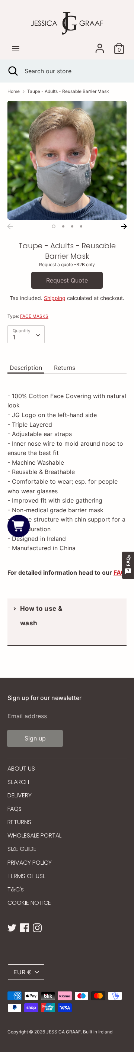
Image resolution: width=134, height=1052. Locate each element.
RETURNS (19, 822)
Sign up (35, 738)
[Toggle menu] (15, 48)
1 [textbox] (14, 337)
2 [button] (63, 226)
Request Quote (67, 280)
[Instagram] (37, 927)
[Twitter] (11, 927)
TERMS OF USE (26, 876)
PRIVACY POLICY (29, 862)
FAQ (119, 572)
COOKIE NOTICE (29, 902)
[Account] (99, 45)
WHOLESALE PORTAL (34, 835)
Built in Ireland (97, 1032)
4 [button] (81, 226)
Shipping (55, 298)
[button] (18, 526)
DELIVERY (19, 795)
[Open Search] (12, 71)
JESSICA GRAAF (63, 1032)
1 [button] (53, 226)
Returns (64, 367)
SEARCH (18, 782)
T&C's (15, 889)
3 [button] (72, 226)
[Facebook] (24, 927)
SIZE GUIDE (21, 849)
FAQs (14, 808)
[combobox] (26, 334)
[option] (67, 160)
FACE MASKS (34, 316)
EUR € (22, 972)
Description (26, 367)
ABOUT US (21, 768)
